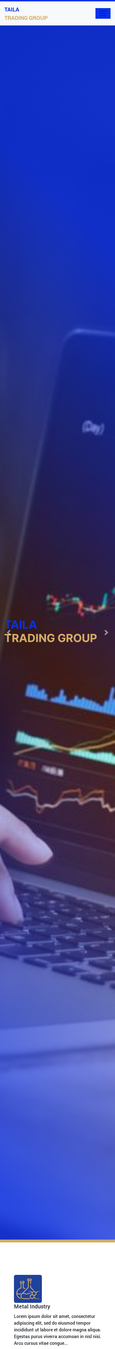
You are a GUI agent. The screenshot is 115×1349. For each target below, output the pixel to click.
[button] (8, 632)
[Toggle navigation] (103, 13)
